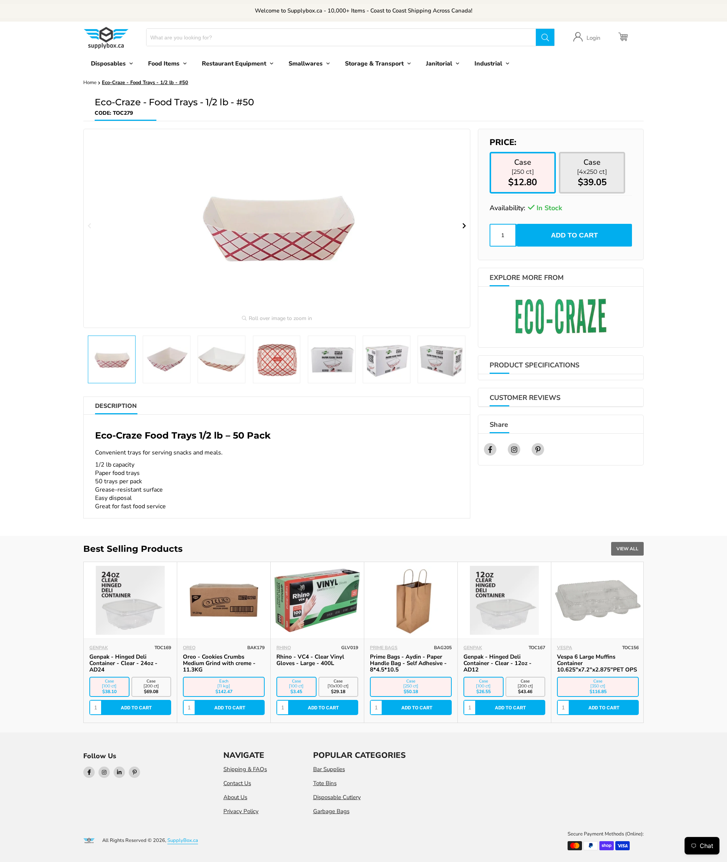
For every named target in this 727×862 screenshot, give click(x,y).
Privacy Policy (241, 811)
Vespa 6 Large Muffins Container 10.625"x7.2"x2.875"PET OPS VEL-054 (597, 666)
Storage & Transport (374, 63)
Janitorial (439, 63)
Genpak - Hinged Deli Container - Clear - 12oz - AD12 (497, 663)
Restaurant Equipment (234, 63)
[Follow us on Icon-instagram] (104, 772)
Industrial (488, 63)
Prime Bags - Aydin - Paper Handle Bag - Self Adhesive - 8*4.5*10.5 (408, 663)
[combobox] (341, 37)
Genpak (98, 648)
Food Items (163, 63)
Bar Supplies (329, 769)
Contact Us (237, 783)
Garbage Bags (331, 811)
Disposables (108, 63)
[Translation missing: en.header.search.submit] (545, 37)
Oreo (189, 648)
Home (90, 82)
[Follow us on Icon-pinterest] (134, 772)
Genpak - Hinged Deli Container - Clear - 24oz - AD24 (123, 663)
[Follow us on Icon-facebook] (89, 772)
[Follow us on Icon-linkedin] (119, 772)
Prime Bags (384, 648)
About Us (235, 797)
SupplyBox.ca (182, 840)
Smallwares (306, 63)
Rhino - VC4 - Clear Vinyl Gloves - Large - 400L (310, 660)
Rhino (283, 648)
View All (627, 549)
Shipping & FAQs (245, 769)
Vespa (564, 648)
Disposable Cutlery (337, 797)
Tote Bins (325, 783)
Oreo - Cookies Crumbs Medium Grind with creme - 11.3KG (219, 663)
